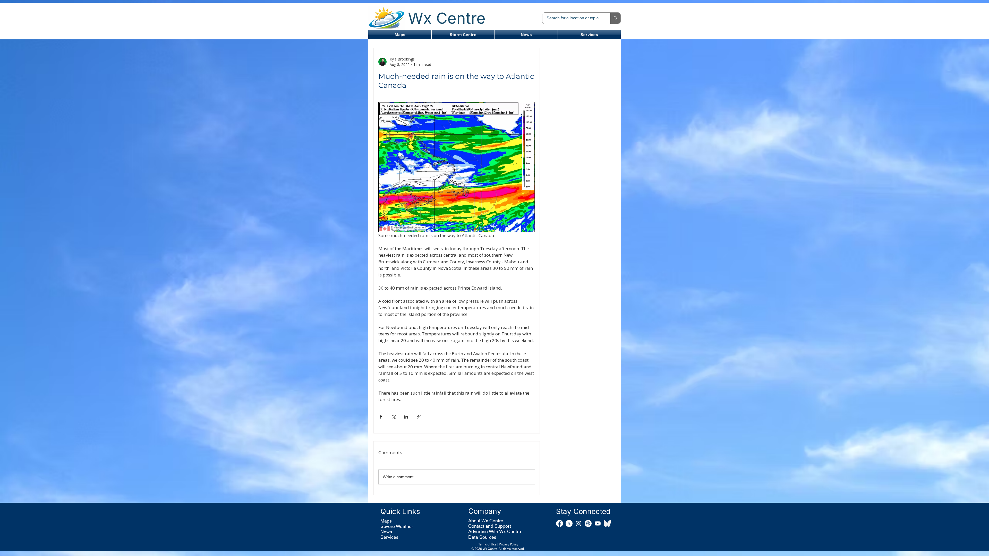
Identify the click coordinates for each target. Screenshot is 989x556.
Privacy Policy (508, 544)
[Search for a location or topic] (615, 18)
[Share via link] (418, 416)
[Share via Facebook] (380, 416)
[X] (569, 523)
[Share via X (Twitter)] (393, 416)
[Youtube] (597, 523)
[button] (463, 34)
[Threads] (588, 523)
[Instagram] (578, 523)
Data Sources (482, 537)
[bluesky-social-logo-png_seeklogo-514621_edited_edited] (607, 523)
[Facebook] (559, 523)
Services (389, 537)
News (386, 531)
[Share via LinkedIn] (406, 416)
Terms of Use (487, 544)
